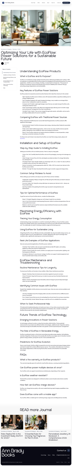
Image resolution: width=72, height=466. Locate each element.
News (49, 455)
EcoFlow (22, 138)
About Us (58, 462)
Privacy (62, 462)
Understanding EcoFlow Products (9, 72)
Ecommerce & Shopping (6, 49)
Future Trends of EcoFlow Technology (8, 85)
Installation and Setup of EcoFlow (9, 74)
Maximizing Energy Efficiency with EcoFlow (9, 78)
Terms (65, 462)
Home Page (43, 455)
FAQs (4, 87)
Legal (69, 462)
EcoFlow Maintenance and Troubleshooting (8, 81)
